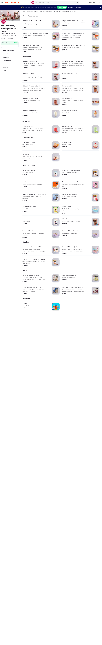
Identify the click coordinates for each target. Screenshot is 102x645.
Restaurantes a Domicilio (32, 11)
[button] (15, 2)
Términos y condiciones (74, 7)
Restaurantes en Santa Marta (46, 11)
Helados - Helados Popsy (7, 38)
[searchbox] (54, 2)
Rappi (23, 11)
